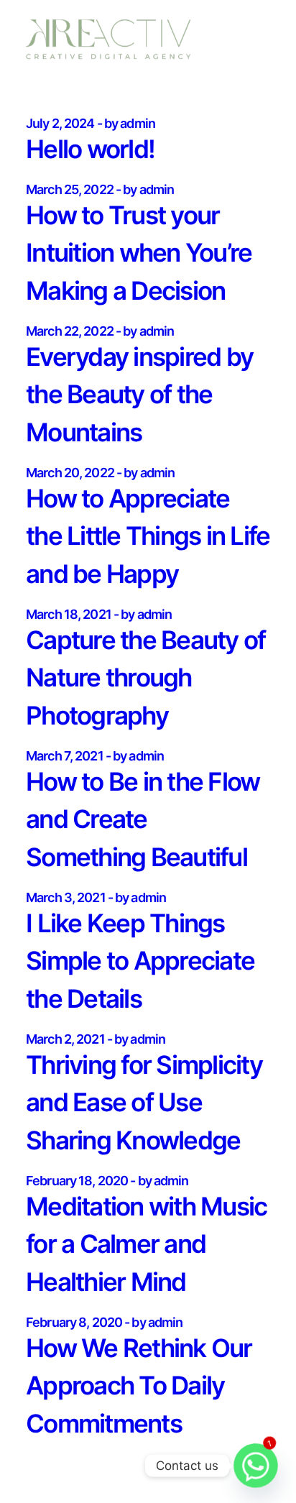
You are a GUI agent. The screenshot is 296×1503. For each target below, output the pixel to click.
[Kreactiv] (108, 39)
